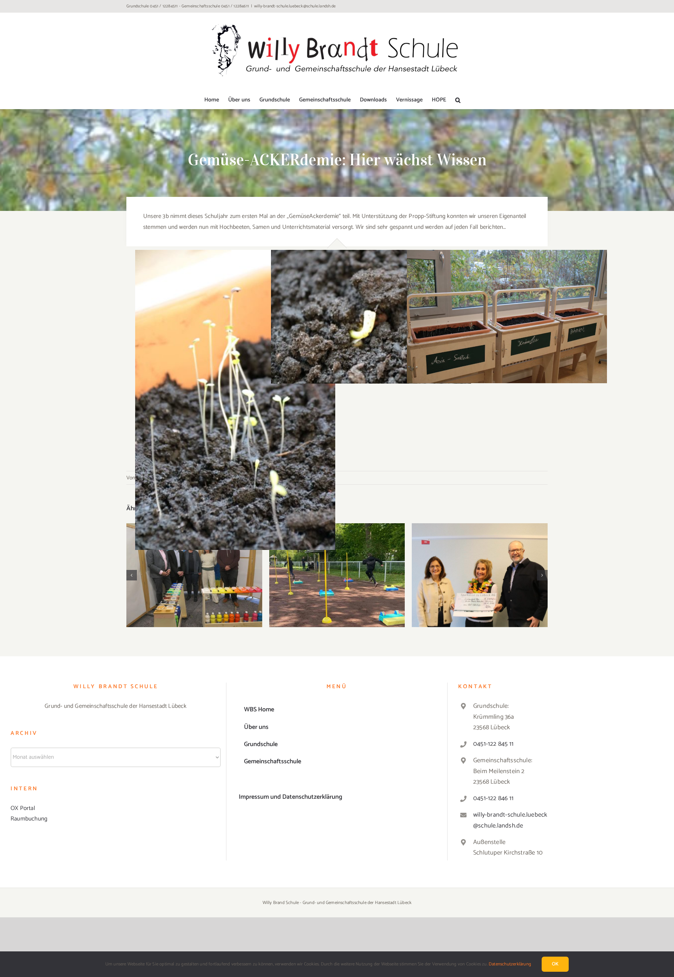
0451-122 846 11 (493, 798)
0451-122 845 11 (493, 744)
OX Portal (23, 808)
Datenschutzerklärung (510, 964)
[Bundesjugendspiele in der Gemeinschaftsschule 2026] (337, 575)
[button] (458, 100)
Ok (555, 964)
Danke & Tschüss (480, 569)
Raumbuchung (29, 819)
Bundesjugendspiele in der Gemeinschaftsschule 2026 (337, 564)
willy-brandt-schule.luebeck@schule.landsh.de (295, 6)
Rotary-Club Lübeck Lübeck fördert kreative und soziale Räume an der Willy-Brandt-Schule (194, 560)
